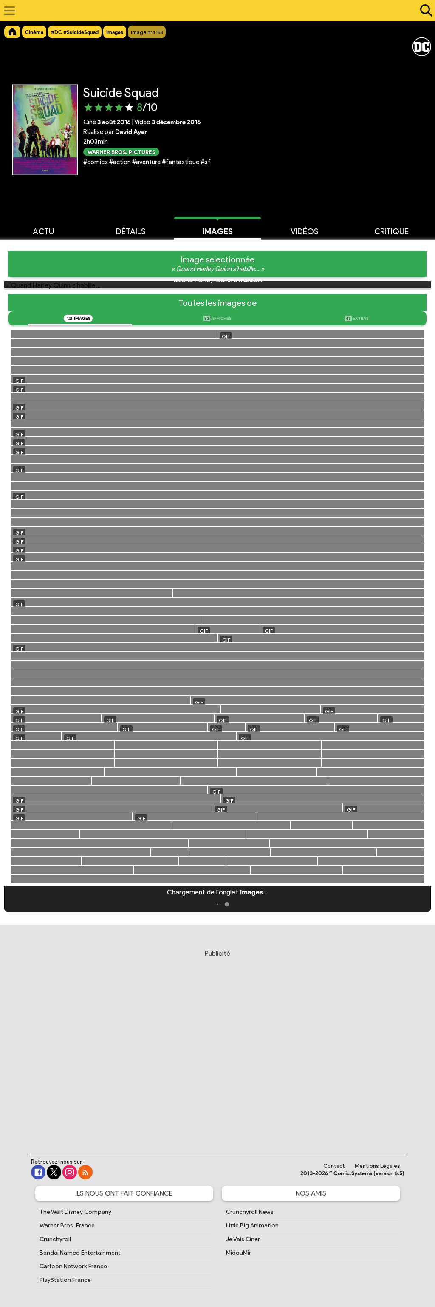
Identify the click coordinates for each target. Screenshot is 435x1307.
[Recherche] (424, 10)
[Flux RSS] (85, 1172)
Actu (43, 231)
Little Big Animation (252, 1225)
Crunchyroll (55, 1239)
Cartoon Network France (73, 1266)
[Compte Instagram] (69, 1172)
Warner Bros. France (67, 1225)
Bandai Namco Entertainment (80, 1252)
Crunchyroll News (250, 1212)
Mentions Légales (377, 1166)
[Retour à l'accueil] (213, 10)
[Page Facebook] (38, 1172)
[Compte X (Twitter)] (54, 1172)
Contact (334, 1166)
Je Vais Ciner (243, 1239)
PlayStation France (65, 1280)
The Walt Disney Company (75, 1212)
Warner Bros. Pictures (121, 151)
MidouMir (238, 1252)
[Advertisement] (217, 1043)
